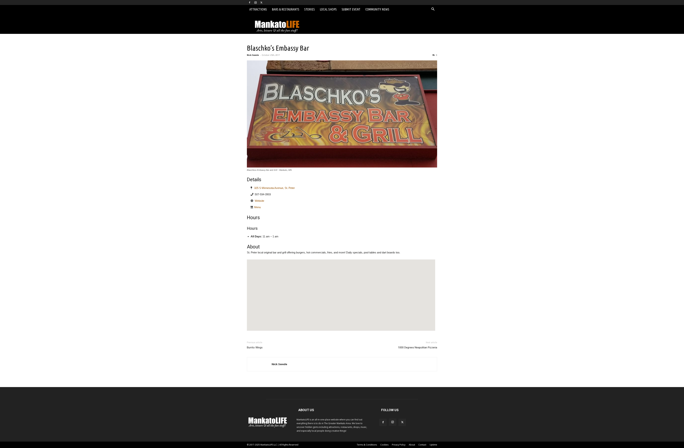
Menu (257, 207)
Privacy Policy (398, 444)
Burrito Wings (255, 347)
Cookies (384, 444)
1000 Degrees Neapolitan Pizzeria (417, 347)
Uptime (433, 444)
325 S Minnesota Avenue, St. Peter (273, 187)
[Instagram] (255, 2)
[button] (433, 9)
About (412, 444)
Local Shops (328, 9)
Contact (422, 444)
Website (259, 200)
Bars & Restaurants (285, 9)
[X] (261, 2)
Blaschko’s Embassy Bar (278, 48)
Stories (309, 9)
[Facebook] (249, 2)
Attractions (258, 9)
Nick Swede (253, 55)
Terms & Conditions (367, 444)
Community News (377, 9)
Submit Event (351, 9)
